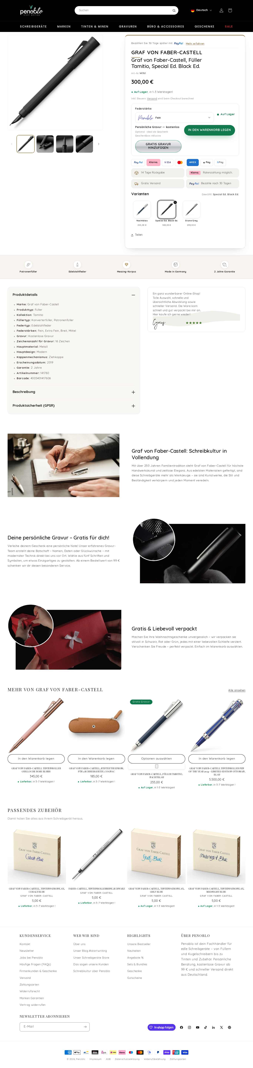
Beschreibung (24, 392)
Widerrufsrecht (30, 991)
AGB (108, 1059)
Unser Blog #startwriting (90, 951)
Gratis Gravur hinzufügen (158, 146)
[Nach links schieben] (12, 144)
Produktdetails (25, 295)
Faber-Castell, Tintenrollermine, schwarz (97, 888)
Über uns (79, 944)
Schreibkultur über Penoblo (91, 971)
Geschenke (204, 26)
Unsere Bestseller (139, 944)
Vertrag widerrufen (33, 1005)
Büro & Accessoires (165, 26)
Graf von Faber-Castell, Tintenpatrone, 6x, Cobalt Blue (37, 890)
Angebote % (135, 958)
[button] (230, 10)
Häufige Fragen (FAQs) (35, 964)
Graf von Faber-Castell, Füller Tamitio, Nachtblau (157, 776)
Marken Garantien (32, 998)
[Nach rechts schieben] (99, 144)
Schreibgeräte (33, 26)
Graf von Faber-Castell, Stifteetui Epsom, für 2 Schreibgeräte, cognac (96, 770)
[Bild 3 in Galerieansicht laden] (65, 144)
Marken (64, 26)
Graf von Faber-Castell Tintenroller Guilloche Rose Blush (36, 770)
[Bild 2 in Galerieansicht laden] (45, 144)
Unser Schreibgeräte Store (91, 958)
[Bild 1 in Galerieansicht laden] (25, 144)
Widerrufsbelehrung (155, 1059)
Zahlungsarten (29, 985)
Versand (152, 99)
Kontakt (25, 944)
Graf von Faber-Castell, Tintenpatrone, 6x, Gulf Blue (156, 890)
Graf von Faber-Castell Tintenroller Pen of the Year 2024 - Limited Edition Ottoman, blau (217, 771)
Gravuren (128, 26)
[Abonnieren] (85, 1026)
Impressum (95, 1059)
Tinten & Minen (95, 26)
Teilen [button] (139, 235)
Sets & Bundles (137, 964)
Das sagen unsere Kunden (91, 964)
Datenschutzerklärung (127, 1059)
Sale (229, 26)
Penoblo (80, 1059)
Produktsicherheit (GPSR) (34, 406)
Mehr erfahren (195, 43)
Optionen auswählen (156, 758)
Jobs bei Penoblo (31, 958)
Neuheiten (134, 951)
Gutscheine (134, 978)
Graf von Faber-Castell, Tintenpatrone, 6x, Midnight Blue (216, 890)
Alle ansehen (236, 690)
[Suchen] (174, 10)
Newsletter (27, 951)
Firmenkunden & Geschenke (38, 971)
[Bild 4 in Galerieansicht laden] (84, 144)
